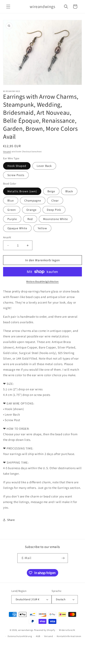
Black (69, 191)
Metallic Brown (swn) (22, 191)
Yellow (42, 228)
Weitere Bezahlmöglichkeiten (42, 281)
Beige (51, 191)
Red (30, 219)
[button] (8, 6)
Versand (7, 151)
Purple (12, 219)
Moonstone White (55, 219)
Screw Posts (15, 175)
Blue (10, 200)
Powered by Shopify (44, 629)
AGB (38, 636)
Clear (55, 200)
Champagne (32, 200)
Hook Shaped (16, 166)
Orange (31, 210)
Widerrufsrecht (67, 630)
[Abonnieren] (63, 558)
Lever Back (44, 166)
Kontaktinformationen (69, 636)
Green (11, 210)
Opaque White (17, 228)
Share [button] (11, 520)
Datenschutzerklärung (20, 636)
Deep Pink (54, 210)
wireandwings (25, 629)
